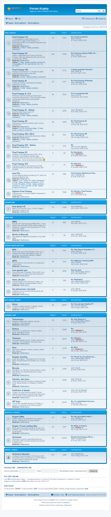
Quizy (14, 304)
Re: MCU (74, 347)
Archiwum (16, 437)
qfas (76, 221)
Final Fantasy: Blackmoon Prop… (84, 173)
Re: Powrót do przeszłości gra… (83, 357)
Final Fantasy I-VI (20, 37)
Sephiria (78, 154)
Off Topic (16, 401)
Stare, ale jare (18, 280)
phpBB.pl (66, 502)
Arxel (77, 38)
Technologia (17, 319)
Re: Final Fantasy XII (79, 121)
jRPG (14, 261)
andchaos (78, 82)
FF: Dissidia (27, 186)
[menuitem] (18, 18)
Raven (77, 206)
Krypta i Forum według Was (24, 426)
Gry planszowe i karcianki (23, 289)
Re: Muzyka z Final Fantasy (81, 191)
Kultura (15, 329)
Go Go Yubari (80, 147)
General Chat (10, 315)
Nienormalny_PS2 (81, 272)
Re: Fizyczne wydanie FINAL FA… (84, 53)
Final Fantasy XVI (20, 164)
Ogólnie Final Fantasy (22, 191)
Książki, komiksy (19, 357)
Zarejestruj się (24, 467)
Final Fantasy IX (19, 81)
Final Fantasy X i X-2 (21, 94)
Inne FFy (16, 173)
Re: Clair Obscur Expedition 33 (82, 249)
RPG (14, 250)
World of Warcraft (20, 235)
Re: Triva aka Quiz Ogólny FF (82, 304)
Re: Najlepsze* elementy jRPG (82, 261)
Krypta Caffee (18, 417)
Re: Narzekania (76, 152)
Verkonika (78, 135)
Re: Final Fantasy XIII (79, 134)
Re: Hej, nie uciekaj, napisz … (82, 416)
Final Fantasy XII (19, 121)
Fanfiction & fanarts (21, 390)
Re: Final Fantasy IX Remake (82, 80)
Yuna (77, 262)
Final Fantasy (10, 33)
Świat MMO (9, 217)
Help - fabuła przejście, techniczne (34, 77)
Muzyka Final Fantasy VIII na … (83, 437)
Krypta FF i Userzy (12, 412)
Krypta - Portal (11, 450)
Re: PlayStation (77, 279)
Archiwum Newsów (20, 454)
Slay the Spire (76, 270)
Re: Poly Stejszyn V (78, 319)
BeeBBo (78, 418)
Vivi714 (78, 234)
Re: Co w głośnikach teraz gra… (83, 401)
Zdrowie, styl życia (20, 379)
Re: (72, 145)
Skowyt (78, 110)
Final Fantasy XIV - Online (24, 145)
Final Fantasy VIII (20, 70)
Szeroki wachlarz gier (14, 245)
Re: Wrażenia (76, 164)
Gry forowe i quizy (13, 300)
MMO (14, 222)
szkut (77, 55)
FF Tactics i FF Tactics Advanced (32, 180)
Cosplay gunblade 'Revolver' (82, 69)
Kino (14, 347)
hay (76, 368)
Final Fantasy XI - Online (23, 110)
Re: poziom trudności (79, 37)
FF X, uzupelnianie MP (79, 93)
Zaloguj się (9, 467)
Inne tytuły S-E (18, 206)
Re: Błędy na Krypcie (79, 426)
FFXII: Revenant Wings (29, 128)
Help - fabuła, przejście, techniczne (33, 62)
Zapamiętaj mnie (80, 471)
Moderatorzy (24, 46)
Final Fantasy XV (19, 152)
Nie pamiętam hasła (66, 471)
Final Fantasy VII (19, 53)
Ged (86, 489)
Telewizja (16, 338)
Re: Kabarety (76, 338)
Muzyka (15, 368)
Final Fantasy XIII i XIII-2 (23, 134)
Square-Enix (10, 202)
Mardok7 (78, 454)
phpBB (51, 500)
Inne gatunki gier (19, 270)
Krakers (78, 193)
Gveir (77, 251)
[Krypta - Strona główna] (17, 9)
